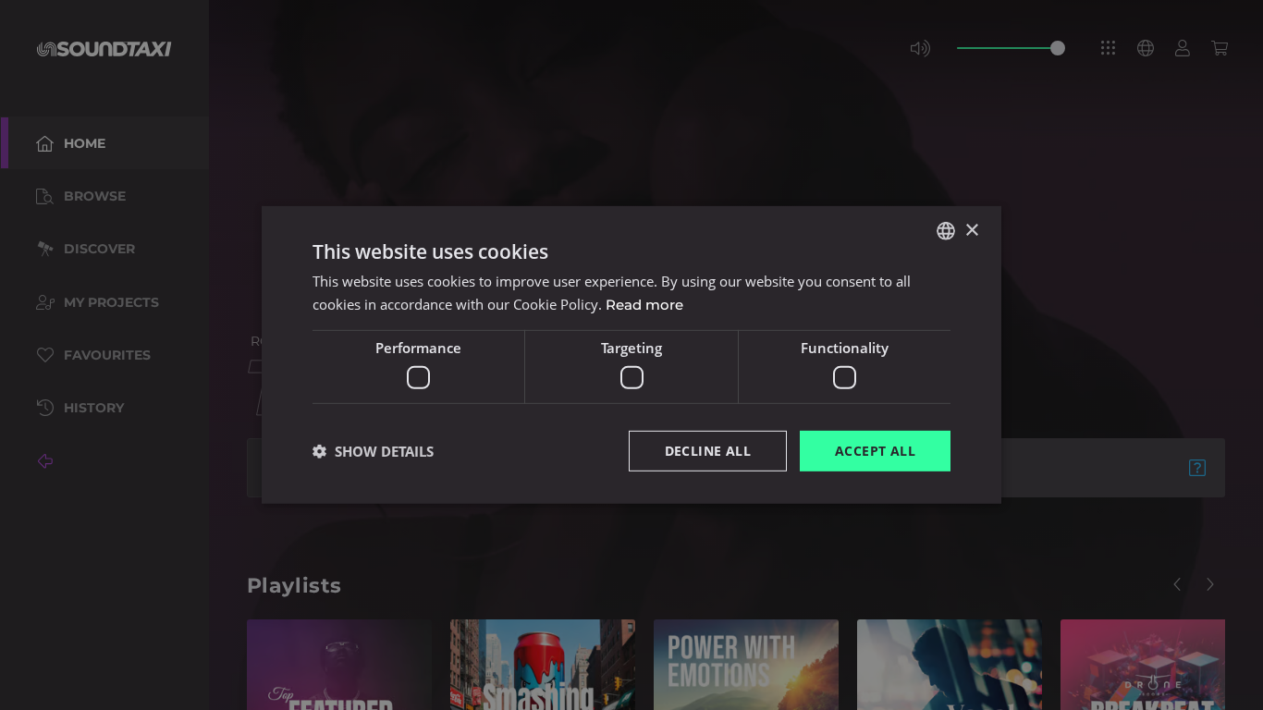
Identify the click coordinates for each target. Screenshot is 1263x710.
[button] (373, 451)
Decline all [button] (708, 450)
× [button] (971, 230)
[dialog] (631, 355)
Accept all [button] (875, 450)
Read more (644, 304)
